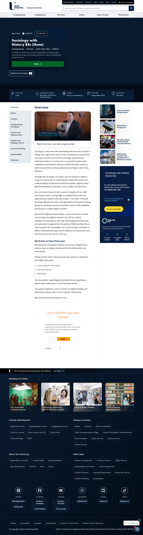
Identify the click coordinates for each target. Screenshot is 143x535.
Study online (54, 432)
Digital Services (120, 460)
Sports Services (96, 438)
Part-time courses (16, 432)
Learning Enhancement (101, 472)
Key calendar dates (18, 466)
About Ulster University (19, 460)
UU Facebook (39, 509)
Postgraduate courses (59, 426)
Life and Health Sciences (84, 407)
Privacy (13, 523)
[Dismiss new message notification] (139, 520)
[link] (117, 111)
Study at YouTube (60, 502)
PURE (29, 438)
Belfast (76, 426)
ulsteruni (103, 501)
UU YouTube (61, 509)
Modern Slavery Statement (93, 523)
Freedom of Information (69, 523)
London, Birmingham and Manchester (117, 432)
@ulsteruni (124, 500)
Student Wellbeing (81, 478)
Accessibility (25, 523)
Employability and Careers (84, 466)
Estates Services (80, 444)
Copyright (37, 523)
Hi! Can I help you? (131, 523)
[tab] (20, 107)
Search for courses (18, 426)
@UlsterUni (17, 506)
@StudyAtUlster (18, 501)
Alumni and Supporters (83, 460)
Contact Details (38, 460)
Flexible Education (81, 472)
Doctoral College (16, 438)
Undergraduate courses (37, 426)
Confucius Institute (103, 460)
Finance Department (106, 466)
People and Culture (121, 472)
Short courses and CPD (36, 432)
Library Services (113, 438)
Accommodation (80, 438)
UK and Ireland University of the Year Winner (124, 142)
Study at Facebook (40, 502)
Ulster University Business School (113, 408)
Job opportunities (55, 460)
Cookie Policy (51, 523)
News (41, 466)
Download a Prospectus (122, 126)
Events (50, 466)
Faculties (32, 466)
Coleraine (87, 426)
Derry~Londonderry (102, 426)
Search (131, 8)
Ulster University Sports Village (86, 432)
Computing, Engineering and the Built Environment (53, 408)
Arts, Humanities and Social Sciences (18, 408)
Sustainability (97, 478)
